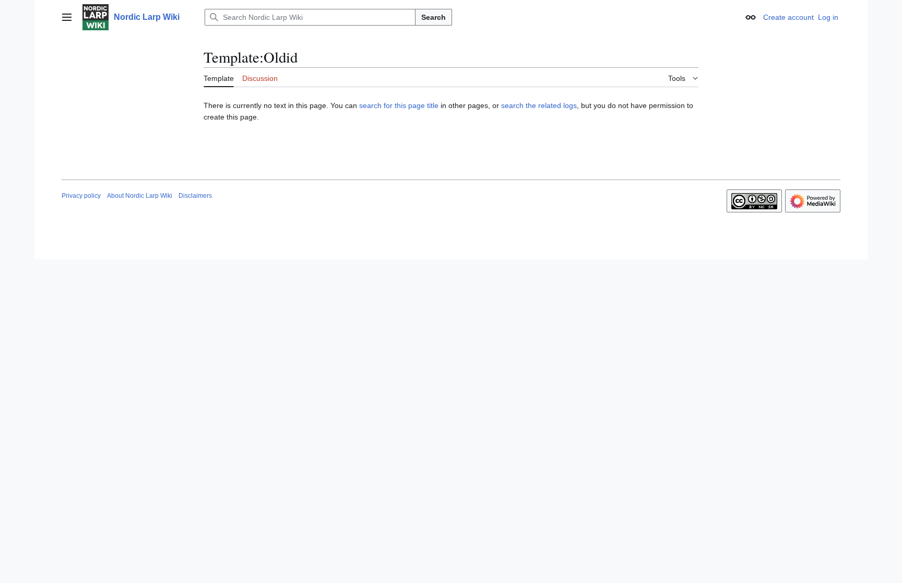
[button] (66, 17)
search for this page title (398, 105)
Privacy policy (81, 195)
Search (433, 17)
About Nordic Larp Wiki (139, 195)
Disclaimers (195, 195)
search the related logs (539, 105)
